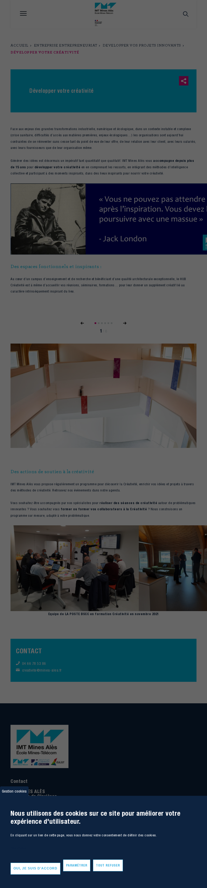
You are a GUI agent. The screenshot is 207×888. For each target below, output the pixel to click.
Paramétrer (76, 865)
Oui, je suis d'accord (35, 868)
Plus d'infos (18, 848)
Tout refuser (108, 865)
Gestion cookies (14, 791)
